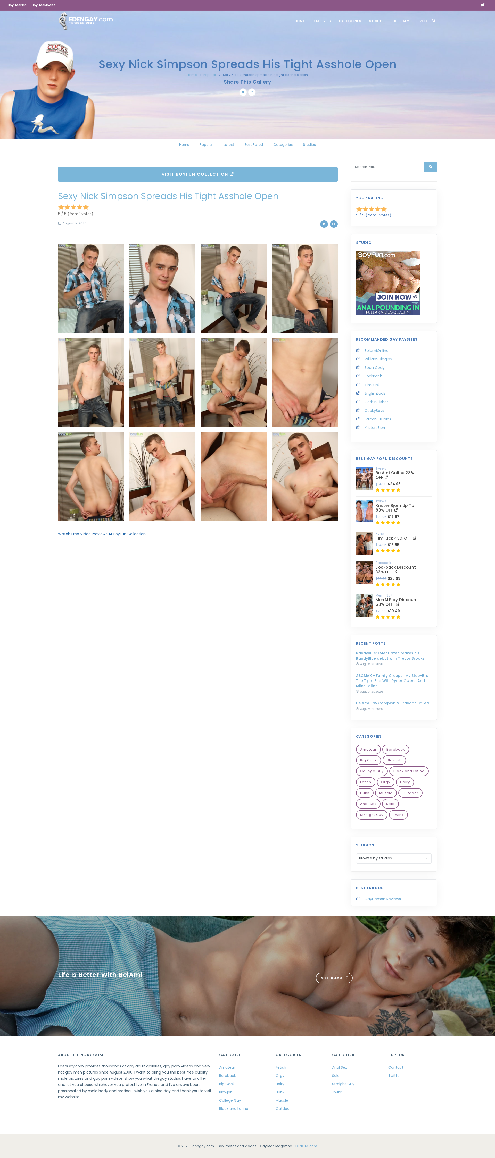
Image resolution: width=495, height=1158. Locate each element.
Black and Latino (409, 771)
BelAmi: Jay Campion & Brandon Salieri (392, 703)
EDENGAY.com (305, 1146)
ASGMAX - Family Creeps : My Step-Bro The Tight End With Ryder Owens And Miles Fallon (392, 680)
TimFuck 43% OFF (394, 538)
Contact (395, 1067)
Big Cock (368, 760)
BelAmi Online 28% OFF (395, 475)
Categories (350, 21)
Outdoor (410, 792)
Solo (390, 803)
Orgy (385, 782)
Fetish (365, 782)
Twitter (394, 1075)
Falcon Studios (378, 419)
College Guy (372, 771)
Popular (209, 75)
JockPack (373, 376)
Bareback (395, 749)
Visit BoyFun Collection (196, 174)
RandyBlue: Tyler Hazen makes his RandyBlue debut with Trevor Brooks (390, 656)
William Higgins (378, 359)
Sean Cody (375, 367)
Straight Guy (371, 814)
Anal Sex (368, 803)
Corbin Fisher (376, 401)
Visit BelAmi (332, 978)
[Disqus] (198, 612)
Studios (377, 21)
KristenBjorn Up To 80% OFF (395, 508)
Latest (228, 144)
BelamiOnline (377, 350)
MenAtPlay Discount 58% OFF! (397, 602)
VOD (423, 21)
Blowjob (394, 760)
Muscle (386, 792)
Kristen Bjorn (375, 427)
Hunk (364, 792)
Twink (398, 814)
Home (300, 21)
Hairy (405, 782)
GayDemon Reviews (383, 898)
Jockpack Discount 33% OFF (396, 570)
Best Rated (253, 144)
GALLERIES (321, 21)
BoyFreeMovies (43, 5)
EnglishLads (375, 393)
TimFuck (372, 384)
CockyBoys (374, 410)
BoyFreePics (17, 5)
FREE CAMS (402, 21)
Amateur (368, 749)
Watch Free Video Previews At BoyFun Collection (102, 534)
